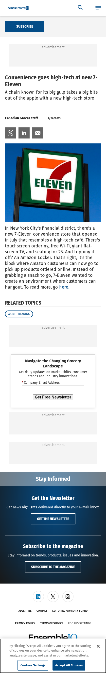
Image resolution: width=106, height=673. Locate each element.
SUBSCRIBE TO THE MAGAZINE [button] (53, 567)
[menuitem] (10, 132)
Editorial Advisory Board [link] (70, 610)
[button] (98, 8)
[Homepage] (18, 8)
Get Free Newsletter (53, 397)
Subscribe (24, 26)
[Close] (98, 646)
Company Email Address (41, 383)
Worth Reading (19, 314)
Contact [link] (41, 610)
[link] (10, 132)
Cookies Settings (79, 623)
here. (64, 287)
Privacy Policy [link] (25, 623)
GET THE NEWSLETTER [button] (53, 519)
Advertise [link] (25, 610)
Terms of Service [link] (51, 623)
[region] (53, 655)
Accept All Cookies (69, 665)
